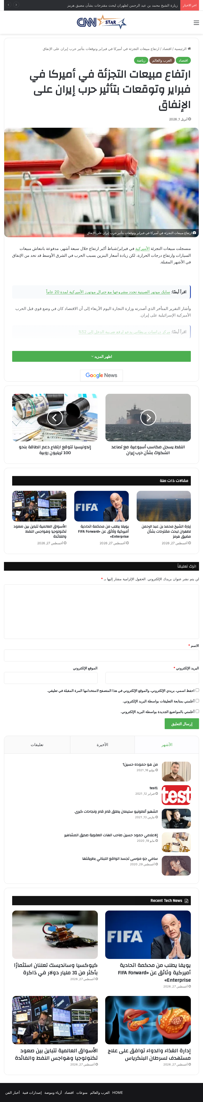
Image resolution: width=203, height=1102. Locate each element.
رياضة (141, 60)
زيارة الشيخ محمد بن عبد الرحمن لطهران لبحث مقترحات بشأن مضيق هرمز (166, 531)
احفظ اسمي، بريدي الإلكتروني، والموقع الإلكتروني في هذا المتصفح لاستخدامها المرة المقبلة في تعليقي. (121, 690)
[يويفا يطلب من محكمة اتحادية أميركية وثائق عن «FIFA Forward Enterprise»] (101, 506)
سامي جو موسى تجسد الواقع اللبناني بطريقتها (120, 858)
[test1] (176, 795)
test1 (154, 788)
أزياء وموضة (53, 1092)
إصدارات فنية (32, 1092)
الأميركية (142, 248)
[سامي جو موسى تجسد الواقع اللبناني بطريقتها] (176, 866)
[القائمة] (196, 24)
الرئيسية (181, 49)
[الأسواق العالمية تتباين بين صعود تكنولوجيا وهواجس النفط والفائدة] (39, 506)
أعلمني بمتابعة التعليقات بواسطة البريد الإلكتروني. (159, 701)
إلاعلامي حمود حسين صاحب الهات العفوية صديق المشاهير (111, 835)
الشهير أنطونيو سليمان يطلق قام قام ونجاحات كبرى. (116, 811)
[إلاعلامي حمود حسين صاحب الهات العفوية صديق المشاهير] (176, 842)
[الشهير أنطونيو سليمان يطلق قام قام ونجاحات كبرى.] (176, 819)
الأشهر (167, 744)
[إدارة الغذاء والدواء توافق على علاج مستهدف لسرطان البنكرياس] (148, 1020)
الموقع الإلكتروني (85, 668)
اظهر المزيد (103, 356)
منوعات (81, 1092)
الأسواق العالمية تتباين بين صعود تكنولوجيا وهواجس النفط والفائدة (39, 531)
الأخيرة (102, 744)
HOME (117, 1092)
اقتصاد (167, 49)
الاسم (193, 645)
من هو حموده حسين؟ (140, 764)
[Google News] (101, 375)
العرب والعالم (162, 60)
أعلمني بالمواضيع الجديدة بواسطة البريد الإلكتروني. (158, 712)
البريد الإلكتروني (186, 668)
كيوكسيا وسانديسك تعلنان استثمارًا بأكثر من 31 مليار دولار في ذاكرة (56, 968)
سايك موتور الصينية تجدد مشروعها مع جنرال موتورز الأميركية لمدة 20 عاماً (108, 291)
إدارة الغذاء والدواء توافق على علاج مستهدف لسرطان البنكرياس (149, 1054)
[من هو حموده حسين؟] (176, 771)
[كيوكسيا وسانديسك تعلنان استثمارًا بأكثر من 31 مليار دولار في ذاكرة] (55, 935)
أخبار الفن (12, 1092)
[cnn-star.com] (101, 22)
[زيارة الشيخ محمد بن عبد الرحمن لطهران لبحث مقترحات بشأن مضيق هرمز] (164, 506)
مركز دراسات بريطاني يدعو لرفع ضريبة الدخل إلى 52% (124, 331)
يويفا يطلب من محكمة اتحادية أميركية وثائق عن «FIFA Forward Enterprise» (103, 531)
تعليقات (37, 744)
